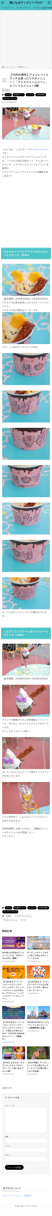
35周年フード (18, 94)
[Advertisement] (26, 39)
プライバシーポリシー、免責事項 (17, 1196)
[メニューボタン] (2, 2)
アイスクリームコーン (23, 916)
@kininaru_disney (38, 149)
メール (7, 1146)
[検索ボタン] (49, 2)
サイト (7, 1155)
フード (8, 94)
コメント (10, 1106)
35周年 (8, 916)
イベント (30, 94)
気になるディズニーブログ (26, 2)
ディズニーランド (10, 98)
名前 (7, 1137)
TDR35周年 (41, 94)
